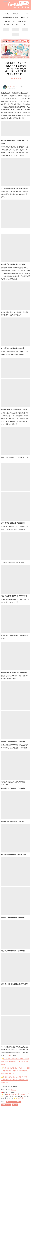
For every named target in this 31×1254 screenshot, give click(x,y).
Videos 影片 (15, 25)
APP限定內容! (15, 14)
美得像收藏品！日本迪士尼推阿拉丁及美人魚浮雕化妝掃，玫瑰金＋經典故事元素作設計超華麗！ (15, 1079)
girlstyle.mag (25, 1093)
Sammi (12, 86)
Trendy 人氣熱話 (22, 21)
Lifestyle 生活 (24, 17)
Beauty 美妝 (6, 14)
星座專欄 (6, 25)
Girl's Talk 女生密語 (10, 21)
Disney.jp (7, 1055)
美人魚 (15, 1105)
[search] (28, 5)
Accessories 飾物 (15, 78)
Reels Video (24, 25)
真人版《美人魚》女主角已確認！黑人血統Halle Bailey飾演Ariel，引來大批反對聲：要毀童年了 (15, 1061)
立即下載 (20, 1098)
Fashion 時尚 (25, 14)
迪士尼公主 (6, 1105)
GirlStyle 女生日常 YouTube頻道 (15, 1094)
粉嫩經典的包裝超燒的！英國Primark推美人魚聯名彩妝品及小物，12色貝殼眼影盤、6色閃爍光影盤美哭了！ (15, 1070)
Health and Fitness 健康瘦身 (10, 17)
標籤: (3, 1102)
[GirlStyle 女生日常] (15, 5)
